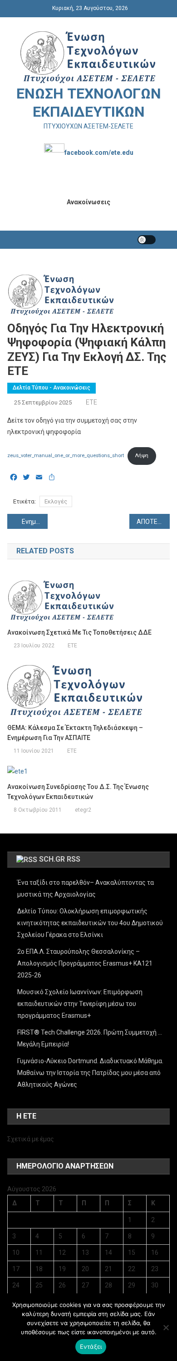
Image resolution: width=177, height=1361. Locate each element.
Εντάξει (91, 1346)
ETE (91, 402)
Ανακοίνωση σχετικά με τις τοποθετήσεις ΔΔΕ (79, 632)
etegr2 (83, 810)
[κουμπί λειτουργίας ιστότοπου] (147, 239)
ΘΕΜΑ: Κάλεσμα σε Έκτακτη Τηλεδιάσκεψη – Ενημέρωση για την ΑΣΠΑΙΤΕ (75, 732)
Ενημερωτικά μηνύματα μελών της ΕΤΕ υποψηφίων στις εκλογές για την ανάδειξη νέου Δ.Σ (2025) (35, 521)
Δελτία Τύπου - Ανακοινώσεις (51, 388)
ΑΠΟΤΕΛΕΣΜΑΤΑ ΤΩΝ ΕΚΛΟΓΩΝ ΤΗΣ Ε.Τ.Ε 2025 (153, 521)
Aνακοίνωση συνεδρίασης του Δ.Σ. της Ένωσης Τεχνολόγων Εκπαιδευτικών (78, 791)
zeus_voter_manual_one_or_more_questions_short (65, 456)
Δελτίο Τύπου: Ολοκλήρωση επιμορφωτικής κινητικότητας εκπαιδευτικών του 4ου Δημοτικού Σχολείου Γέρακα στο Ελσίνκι (90, 922)
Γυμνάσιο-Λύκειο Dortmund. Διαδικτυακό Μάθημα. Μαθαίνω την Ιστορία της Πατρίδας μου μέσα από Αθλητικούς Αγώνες (90, 1072)
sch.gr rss (59, 859)
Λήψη (141, 456)
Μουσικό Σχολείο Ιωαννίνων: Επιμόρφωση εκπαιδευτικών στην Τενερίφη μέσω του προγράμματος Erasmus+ (80, 1003)
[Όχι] (165, 1327)
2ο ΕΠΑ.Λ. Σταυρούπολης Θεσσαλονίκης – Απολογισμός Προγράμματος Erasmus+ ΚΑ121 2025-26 (84, 963)
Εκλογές (55, 501)
